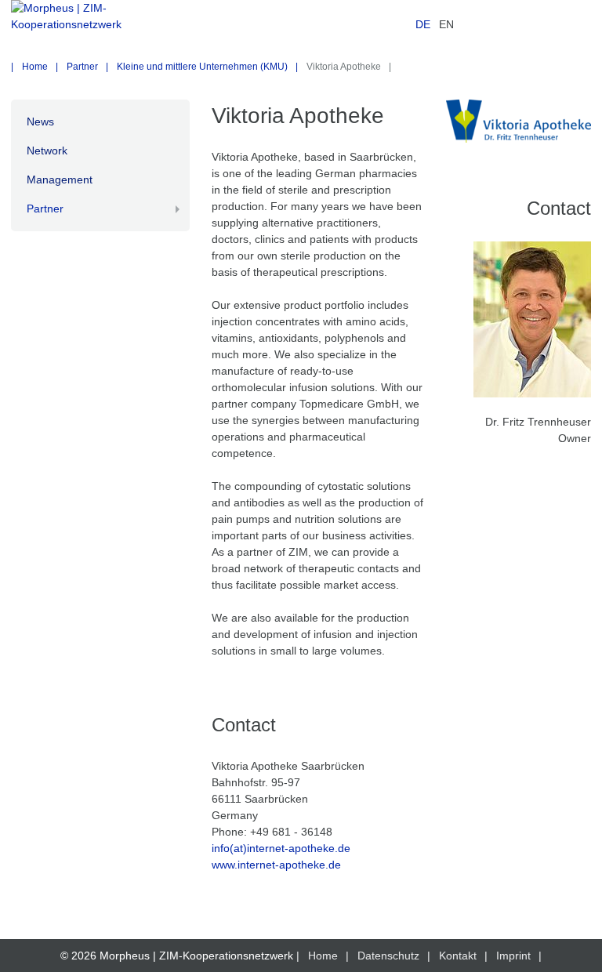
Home (35, 66)
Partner (82, 66)
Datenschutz (388, 955)
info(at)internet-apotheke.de (281, 848)
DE (422, 24)
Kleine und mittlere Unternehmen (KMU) (202, 66)
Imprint (513, 955)
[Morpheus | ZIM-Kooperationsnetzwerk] (100, 25)
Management (59, 179)
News (40, 121)
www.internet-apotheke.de (276, 864)
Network (47, 150)
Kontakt (458, 955)
